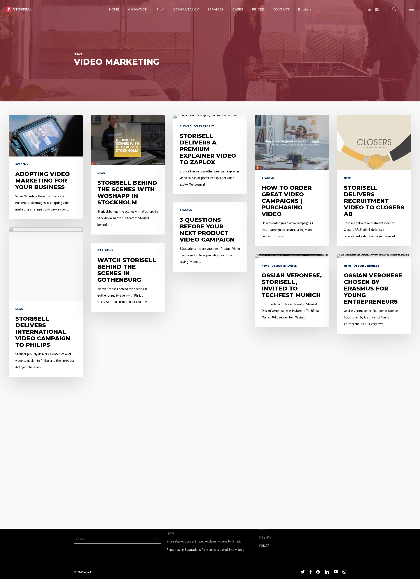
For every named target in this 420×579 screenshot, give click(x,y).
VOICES (264, 546)
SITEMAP (265, 537)
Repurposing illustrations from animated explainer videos (205, 550)
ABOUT (264, 529)
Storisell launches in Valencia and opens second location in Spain (206, 529)
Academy (21, 164)
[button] (411, 9)
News (101, 173)
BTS (100, 250)
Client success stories (197, 126)
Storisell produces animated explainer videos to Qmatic (203, 541)
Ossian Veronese (284, 266)
